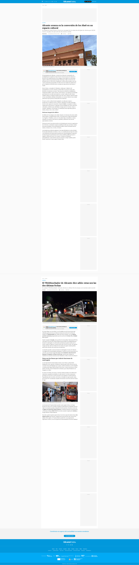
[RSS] (52, 1)
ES (56, 1)
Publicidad (83, 550)
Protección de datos (68, 550)
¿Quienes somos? (55, 550)
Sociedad (44, 280)
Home (43, 278)
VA (54, 1)
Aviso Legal (62, 550)
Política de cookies (76, 550)
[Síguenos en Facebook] (48, 1)
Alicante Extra (44, 33)
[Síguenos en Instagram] (51, 1)
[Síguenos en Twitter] (49, 1)
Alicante (44, 22)
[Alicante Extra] (69, 543)
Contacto (49, 550)
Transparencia (88, 550)
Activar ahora (72, 71)
